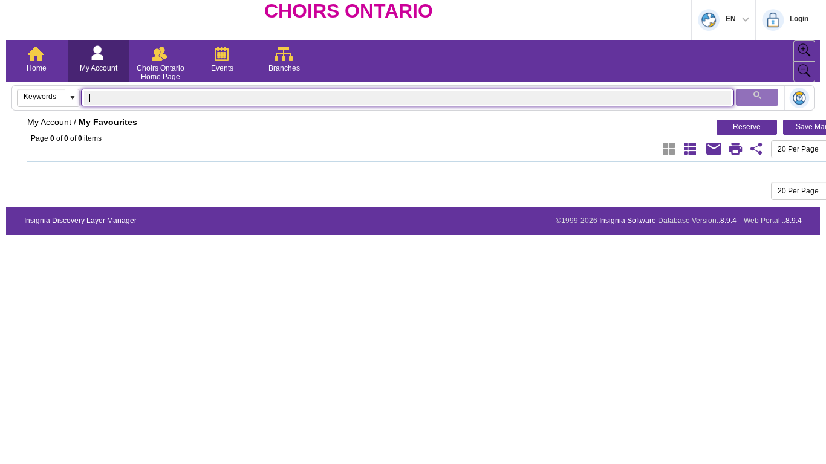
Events (222, 68)
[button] (72, 97)
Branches (284, 68)
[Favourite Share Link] (756, 149)
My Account (98, 68)
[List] (690, 149)
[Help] (799, 99)
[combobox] (41, 96)
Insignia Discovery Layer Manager (80, 220)
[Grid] (669, 149)
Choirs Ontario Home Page (160, 72)
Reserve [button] (747, 127)
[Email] (714, 149)
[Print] (735, 149)
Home (37, 68)
